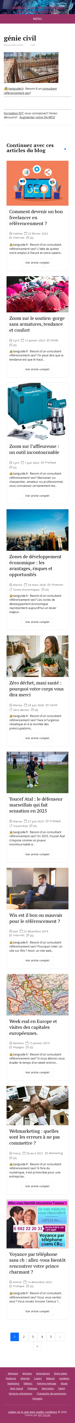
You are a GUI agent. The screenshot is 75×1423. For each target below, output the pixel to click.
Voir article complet (37, 262)
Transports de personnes (51, 1393)
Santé (53, 705)
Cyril (16, 340)
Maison (50, 1378)
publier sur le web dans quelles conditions (37, 9)
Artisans (27, 1373)
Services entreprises (20, 1393)
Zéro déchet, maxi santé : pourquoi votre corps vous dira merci (36, 689)
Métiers (27, 1383)
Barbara (18, 1043)
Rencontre (48, 1388)
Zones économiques (26, 589)
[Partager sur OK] (25, 137)
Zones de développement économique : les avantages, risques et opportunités (35, 565)
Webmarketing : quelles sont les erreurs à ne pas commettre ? (34, 1137)
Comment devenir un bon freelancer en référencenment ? (36, 217)
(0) (31, 237)
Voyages (18, 1047)
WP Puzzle (44, 1415)
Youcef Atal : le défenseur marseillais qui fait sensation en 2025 (36, 805)
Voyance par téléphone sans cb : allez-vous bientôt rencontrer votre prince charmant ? (37, 1263)
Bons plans (60, 1373)
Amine (17, 1282)
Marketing (56, 1153)
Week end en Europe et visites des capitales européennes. (33, 1027)
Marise (17, 584)
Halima (17, 233)
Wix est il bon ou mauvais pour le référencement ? (35, 918)
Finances (57, 584)
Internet (18, 237)
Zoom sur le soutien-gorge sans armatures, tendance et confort (37, 324)
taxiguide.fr (16, 89)
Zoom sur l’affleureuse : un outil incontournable (34, 449)
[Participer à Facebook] (7, 137)
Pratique (50, 462)
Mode (54, 340)
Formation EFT (14, 113)
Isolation (64, 1378)
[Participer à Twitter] (44, 137)
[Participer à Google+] (34, 137)
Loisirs (38, 1378)
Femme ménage (46, 1383)
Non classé (16, 1388)
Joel (15, 931)
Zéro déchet (21, 710)
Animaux (13, 1373)
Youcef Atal (20, 826)
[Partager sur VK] (16, 137)
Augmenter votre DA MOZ (37, 117)
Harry (17, 1153)
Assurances (43, 1373)
